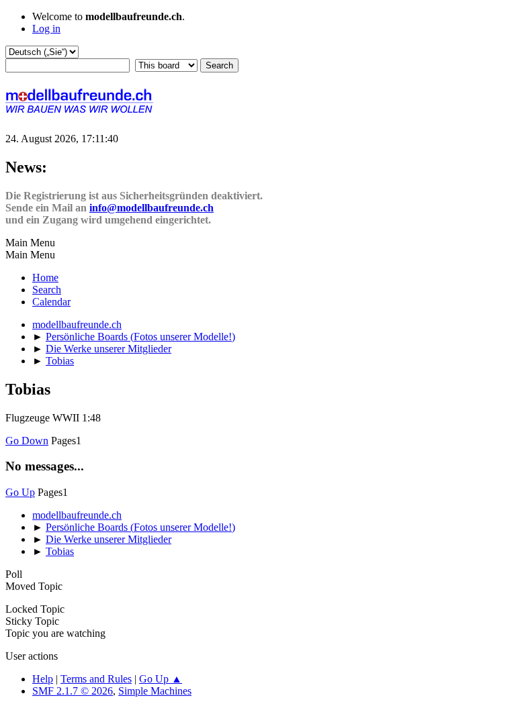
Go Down (26, 440)
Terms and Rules (96, 679)
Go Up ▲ (160, 679)
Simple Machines (154, 691)
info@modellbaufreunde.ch (151, 207)
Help (42, 679)
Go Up (20, 492)
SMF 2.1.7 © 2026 (72, 691)
